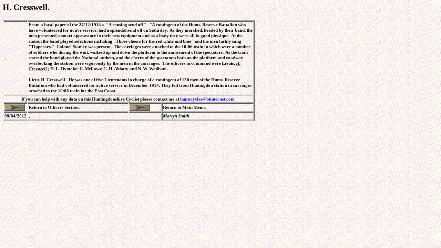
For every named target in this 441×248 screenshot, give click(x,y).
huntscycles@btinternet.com (207, 99)
